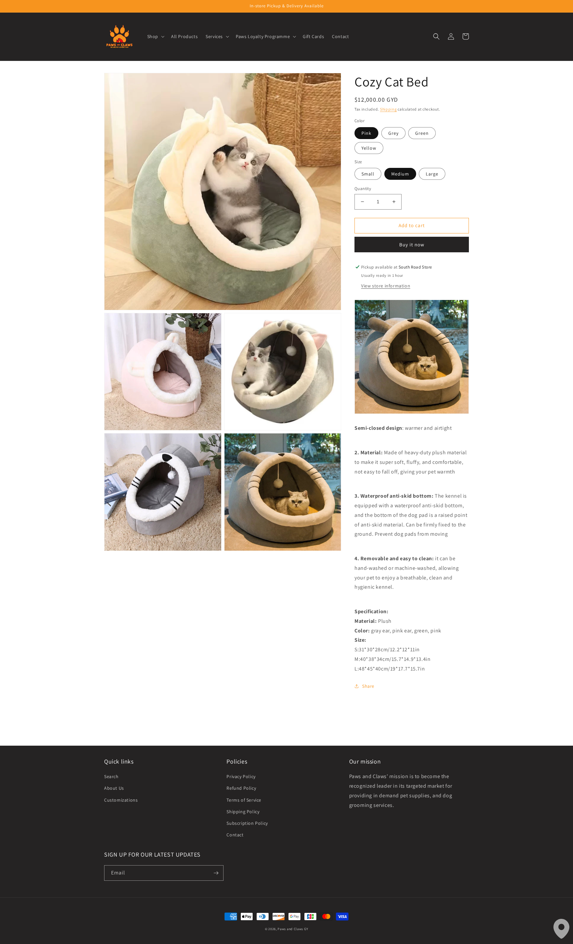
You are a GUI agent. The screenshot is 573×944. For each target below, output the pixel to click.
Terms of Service (243, 800)
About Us (114, 788)
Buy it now (411, 244)
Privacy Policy (240, 776)
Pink (366, 133)
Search (111, 776)
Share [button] (368, 686)
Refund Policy (241, 788)
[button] (155, 36)
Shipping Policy (242, 812)
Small (367, 174)
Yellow (368, 148)
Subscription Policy (247, 823)
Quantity (362, 188)
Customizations (121, 800)
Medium (400, 174)
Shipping (388, 109)
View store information (385, 286)
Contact (234, 835)
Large (432, 174)
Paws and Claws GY (293, 929)
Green (422, 133)
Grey (393, 133)
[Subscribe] (216, 873)
